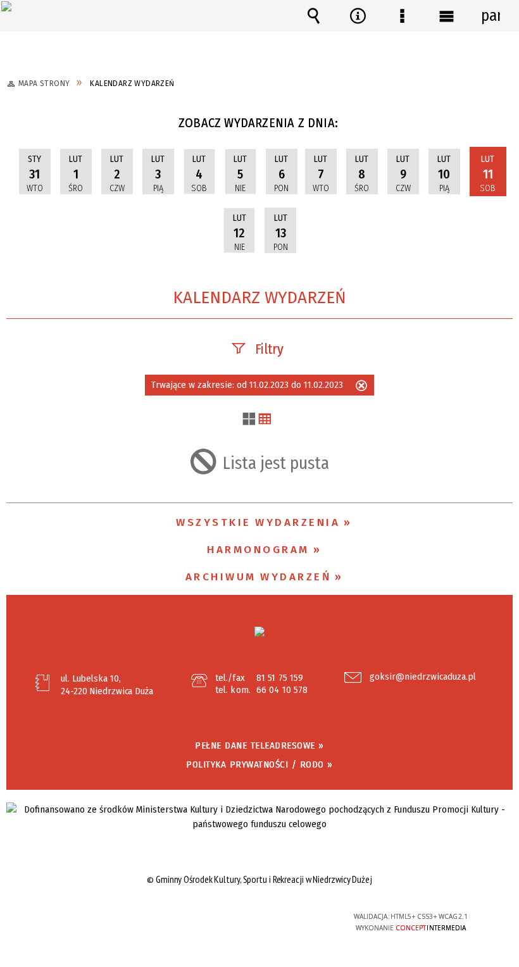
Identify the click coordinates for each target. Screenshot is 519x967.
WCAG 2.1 (291, 916)
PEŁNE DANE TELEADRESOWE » (259, 745)
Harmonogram (258, 549)
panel (490, 15)
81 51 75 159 (279, 677)
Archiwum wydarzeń (258, 576)
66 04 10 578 (282, 690)
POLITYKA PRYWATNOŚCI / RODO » (259, 764)
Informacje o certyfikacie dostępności (101, 918)
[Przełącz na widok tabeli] (265, 419)
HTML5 (233, 917)
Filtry (269, 349)
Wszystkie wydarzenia (258, 522)
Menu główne (446, 15)
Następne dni (503, 126)
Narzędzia (357, 15)
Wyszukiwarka (313, 15)
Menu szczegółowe (401, 15)
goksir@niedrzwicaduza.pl (423, 677)
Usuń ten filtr (361, 387)
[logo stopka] (259, 632)
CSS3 (252, 917)
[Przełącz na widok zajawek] (249, 419)
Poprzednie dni (24, 126)
